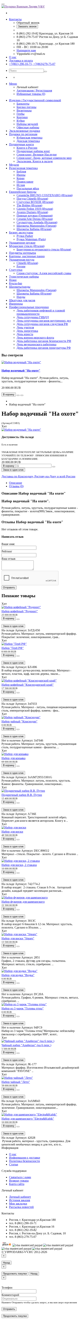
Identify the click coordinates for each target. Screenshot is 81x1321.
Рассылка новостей (21, 1207)
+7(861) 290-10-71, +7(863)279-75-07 (32, 64)
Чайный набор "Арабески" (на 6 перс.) (26, 1045)
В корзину (8, 465)
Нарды (21, 297)
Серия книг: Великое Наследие (37, 154)
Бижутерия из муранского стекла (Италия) (44, 249)
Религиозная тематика (23, 168)
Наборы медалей (27, 124)
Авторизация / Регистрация (34, 90)
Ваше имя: (8, 544)
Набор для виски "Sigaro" (18, 938)
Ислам (21, 185)
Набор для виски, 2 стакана (19, 865)
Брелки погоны (26, 107)
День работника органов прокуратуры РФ (44, 347)
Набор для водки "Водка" (18, 975)
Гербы (20, 113)
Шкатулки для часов (22, 300)
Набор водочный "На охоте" (21, 370)
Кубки (21, 120)
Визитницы (24, 110)
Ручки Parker (25, 235)
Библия (21, 171)
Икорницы (16, 303)
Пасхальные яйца (28, 188)
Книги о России (27, 147)
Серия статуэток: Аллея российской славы (44, 273)
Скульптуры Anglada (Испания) (37, 222)
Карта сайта (16, 1184)
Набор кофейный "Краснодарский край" (28, 684)
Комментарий (10, 1295)
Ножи (13, 280)
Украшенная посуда (21, 259)
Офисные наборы (28, 127)
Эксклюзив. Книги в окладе (35, 161)
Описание (15, 482)
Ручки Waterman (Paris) (31, 239)
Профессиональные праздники (29, 307)
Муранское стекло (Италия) (26, 246)
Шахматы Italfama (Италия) (34, 229)
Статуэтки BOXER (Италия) (35, 202)
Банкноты (23, 103)
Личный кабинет (20, 1196)
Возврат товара (19, 1180)
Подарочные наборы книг (33, 151)
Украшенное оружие (22, 242)
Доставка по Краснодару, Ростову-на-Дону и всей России (38, 476)
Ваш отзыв (8, 558)
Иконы (21, 174)
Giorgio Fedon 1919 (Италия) (35, 208)
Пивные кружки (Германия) (35, 215)
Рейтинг (7, 551)
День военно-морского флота (35, 337)
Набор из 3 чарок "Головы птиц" (23, 1008)
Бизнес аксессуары (21, 232)
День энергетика (27, 330)
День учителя (25, 327)
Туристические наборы (24, 276)
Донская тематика (28, 141)
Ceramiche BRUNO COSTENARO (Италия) (45, 195)
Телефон (7, 1287)
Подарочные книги (21, 144)
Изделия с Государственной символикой (35, 100)
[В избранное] (18, 395)
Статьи (13, 1164)
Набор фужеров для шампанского (23, 901)
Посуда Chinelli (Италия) (32, 198)
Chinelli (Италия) (27, 263)
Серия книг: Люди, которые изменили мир (44, 158)
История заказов (19, 1200)
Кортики (22, 117)
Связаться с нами (20, 1177)
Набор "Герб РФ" (13, 648)
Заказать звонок (27, 26)
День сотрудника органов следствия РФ (42, 324)
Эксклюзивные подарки (24, 130)
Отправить (9, 587)
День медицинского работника (36, 344)
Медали (14, 164)
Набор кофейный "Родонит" (20, 611)
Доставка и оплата (21, 60)
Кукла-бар (15, 283)
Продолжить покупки (15, 1273)
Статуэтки (15, 269)
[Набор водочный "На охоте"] (21, 429)
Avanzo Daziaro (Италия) (32, 212)
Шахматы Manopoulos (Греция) (36, 225)
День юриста (25, 334)
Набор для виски (12, 831)
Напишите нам (26, 50)
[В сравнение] (21, 395)
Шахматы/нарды (19, 286)
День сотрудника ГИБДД (33, 317)
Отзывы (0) (16, 486)
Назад (6, 1262)
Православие (25, 181)
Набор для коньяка (13, 758)
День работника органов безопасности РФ (44, 341)
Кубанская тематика (29, 137)
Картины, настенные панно (27, 256)
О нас (12, 57)
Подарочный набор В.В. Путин (22, 794)
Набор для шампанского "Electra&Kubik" (28, 1118)
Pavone (21, 266)
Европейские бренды (22, 191)
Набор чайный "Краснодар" (19, 721)
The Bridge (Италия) (29, 205)
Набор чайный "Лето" (16, 1082)
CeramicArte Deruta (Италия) (35, 219)
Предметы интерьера (22, 252)
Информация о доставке (24, 1157)
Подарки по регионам (23, 134)
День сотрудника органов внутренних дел (44, 320)
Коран (20, 178)
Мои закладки (18, 1203)
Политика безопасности (24, 1161)
